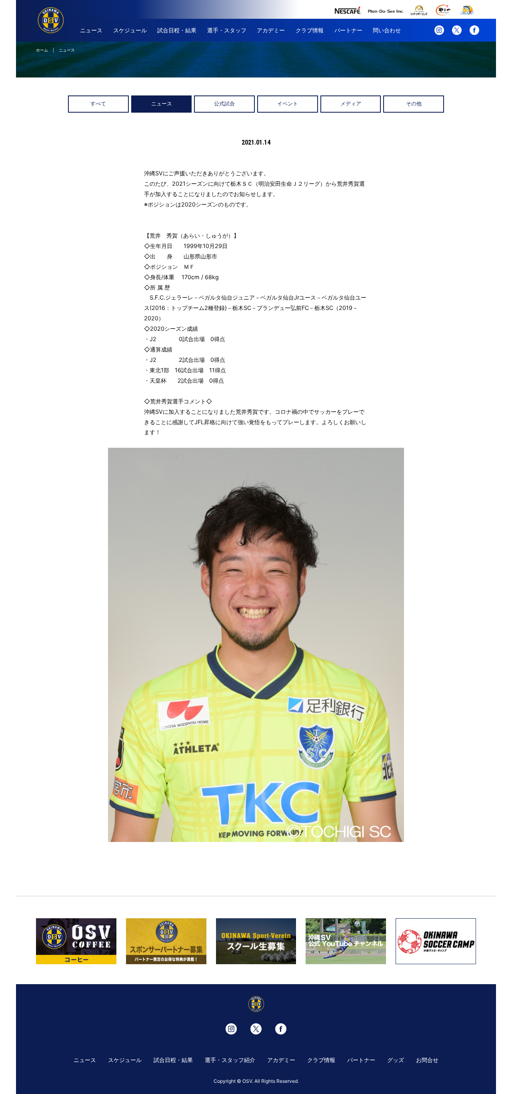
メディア (350, 104)
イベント (287, 104)
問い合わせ (387, 30)
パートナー (348, 30)
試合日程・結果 (176, 30)
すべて (98, 104)
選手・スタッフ (226, 30)
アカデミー (271, 30)
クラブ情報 (310, 30)
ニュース (91, 30)
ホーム (42, 50)
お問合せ (427, 1059)
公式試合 (224, 104)
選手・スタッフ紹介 (230, 1059)
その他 (414, 104)
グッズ (395, 1059)
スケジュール (130, 30)
